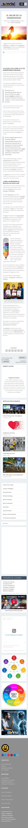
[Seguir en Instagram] (8, 755)
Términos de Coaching (8, 582)
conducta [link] (6, 174)
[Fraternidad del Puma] (14, 444)
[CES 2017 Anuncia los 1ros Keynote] (14, 409)
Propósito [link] (5, 279)
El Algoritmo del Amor (9, 433)
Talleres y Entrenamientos (9, 514)
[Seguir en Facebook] (2, 755)
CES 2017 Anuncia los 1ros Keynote (12, 416)
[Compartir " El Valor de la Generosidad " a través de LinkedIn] (15, 350)
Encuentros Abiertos (6, 796)
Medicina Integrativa (8, 591)
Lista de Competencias (9, 585)
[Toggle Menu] (22, 4)
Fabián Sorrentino (15, 21)
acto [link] (21, 68)
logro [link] (12, 208)
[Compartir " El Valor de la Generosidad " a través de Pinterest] (12, 350)
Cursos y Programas (6, 792)
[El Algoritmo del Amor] (14, 425)
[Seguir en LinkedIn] (14, 755)
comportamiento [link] (7, 160)
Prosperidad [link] (12, 277)
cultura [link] (12, 45)
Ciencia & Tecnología (8, 485)
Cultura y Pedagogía (8, 488)
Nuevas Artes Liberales (7, 799)
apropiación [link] (21, 45)
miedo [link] (18, 132)
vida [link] (5, 43)
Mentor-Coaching (7, 499)
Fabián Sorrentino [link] (18, 330)
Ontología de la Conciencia (8, 780)
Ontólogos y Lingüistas (9, 587)
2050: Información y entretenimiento (13, 475)
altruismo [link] (11, 123)
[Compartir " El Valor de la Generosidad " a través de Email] (18, 350)
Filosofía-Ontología (8, 496)
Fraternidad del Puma (9, 453)
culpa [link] (23, 149)
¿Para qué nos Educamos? (8, 784)
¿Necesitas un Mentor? (7, 768)
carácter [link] (22, 198)
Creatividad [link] (12, 191)
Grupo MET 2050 (5, 803)
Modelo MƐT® (5, 778)
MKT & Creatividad (15, 22)
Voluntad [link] (18, 277)
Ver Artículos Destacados (9, 518)
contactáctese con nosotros (10, 325)
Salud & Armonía (7, 510)
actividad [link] (22, 196)
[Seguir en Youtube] (11, 755)
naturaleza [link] (5, 45)
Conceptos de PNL (7, 583)
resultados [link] (13, 169)
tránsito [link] (20, 266)
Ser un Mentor (5, 770)
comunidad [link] (15, 310)
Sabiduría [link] (10, 189)
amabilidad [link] (9, 68)
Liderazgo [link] (5, 191)
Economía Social (7, 492)
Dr (13, 330)
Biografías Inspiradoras (7, 782)
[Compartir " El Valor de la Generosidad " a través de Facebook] (6, 350)
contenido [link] (6, 328)
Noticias (3, 766)
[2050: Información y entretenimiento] (14, 465)
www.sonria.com (18, 332)
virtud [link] (5, 215)
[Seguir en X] (5, 755)
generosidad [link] (7, 47)
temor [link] (9, 150)
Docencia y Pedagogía (8, 589)
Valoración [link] (10, 229)
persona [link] (10, 194)
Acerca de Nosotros (6, 764)
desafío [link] (12, 96)
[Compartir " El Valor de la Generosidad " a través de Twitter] (9, 350)
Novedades (6, 507)
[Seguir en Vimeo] (17, 755)
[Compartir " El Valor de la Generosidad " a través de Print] (21, 350)
